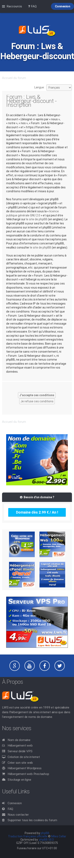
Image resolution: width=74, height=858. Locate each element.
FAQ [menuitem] (33, 6)
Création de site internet (24, 757)
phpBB (45, 833)
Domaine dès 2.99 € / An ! (37, 512)
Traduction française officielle (27, 836)
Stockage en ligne (19, 780)
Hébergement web (20, 745)
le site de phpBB (36, 219)
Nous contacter (18, 814)
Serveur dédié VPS (20, 751)
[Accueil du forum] (37, 31)
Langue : (39, 87)
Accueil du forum (14, 78)
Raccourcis (14, 6)
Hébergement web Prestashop (28, 774)
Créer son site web (20, 763)
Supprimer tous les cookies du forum (32, 820)
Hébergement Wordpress (25, 768)
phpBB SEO (46, 839)
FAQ (10, 809)
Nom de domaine (19, 740)
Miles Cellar (58, 836)
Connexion (15, 803)
